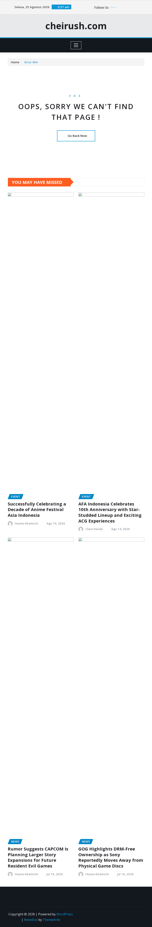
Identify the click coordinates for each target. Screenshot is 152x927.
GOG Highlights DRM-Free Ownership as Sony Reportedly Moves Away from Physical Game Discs (110, 857)
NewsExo (31, 920)
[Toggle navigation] (76, 45)
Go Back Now (77, 136)
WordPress (64, 914)
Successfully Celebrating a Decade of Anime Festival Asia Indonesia (37, 509)
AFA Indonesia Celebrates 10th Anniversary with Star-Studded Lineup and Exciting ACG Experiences (110, 512)
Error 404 (31, 62)
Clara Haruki (94, 529)
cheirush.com (76, 26)
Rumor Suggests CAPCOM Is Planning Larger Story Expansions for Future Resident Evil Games (38, 857)
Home (15, 62)
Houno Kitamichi (26, 523)
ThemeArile (51, 920)
